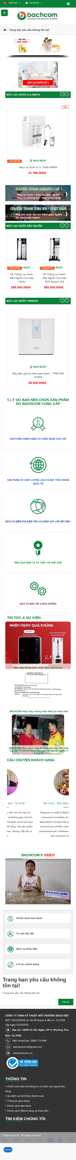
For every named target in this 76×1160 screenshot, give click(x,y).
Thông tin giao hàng (18, 1100)
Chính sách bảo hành (19, 1105)
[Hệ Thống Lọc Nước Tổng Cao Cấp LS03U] (21, 249)
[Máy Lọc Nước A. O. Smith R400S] (38, 130)
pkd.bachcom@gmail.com (27, 1046)
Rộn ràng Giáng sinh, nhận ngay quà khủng (38, 667)
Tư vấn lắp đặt (25, 933)
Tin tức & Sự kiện (24, 618)
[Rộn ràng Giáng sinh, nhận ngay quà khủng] (38, 646)
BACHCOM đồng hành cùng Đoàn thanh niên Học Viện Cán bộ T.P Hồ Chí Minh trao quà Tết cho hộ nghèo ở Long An (39, 751)
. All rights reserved (30, 1135)
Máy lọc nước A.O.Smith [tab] (23, 94)
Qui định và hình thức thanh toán (25, 1095)
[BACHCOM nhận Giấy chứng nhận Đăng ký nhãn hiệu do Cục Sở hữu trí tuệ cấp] (38, 693)
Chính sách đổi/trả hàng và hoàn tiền (27, 1110)
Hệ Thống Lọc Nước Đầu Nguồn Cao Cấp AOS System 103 (54, 278)
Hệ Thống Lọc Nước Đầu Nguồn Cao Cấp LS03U (21, 278)
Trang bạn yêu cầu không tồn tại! (29, 29)
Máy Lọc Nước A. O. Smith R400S (38, 167)
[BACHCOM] (38, 15)
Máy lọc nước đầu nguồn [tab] (24, 225)
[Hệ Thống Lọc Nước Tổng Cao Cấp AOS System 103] (54, 249)
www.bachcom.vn (23, 1053)
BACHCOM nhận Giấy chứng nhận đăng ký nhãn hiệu (39, 711)
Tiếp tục (66, 1002)
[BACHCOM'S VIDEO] (38, 881)
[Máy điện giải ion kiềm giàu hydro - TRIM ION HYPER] (38, 336)
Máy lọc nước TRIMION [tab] (22, 300)
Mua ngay (39, 160)
